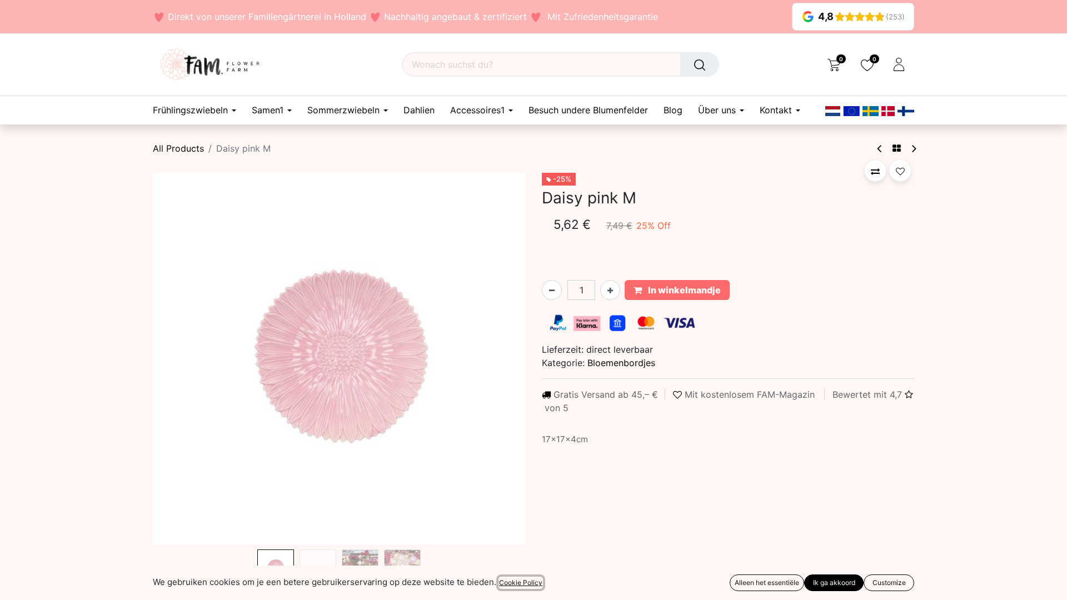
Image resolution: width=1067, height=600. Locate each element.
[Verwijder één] (552, 290)
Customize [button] (889, 582)
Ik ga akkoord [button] (834, 582)
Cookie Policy (520, 582)
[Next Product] (913, 148)
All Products (178, 148)
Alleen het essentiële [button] (767, 582)
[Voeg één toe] (610, 290)
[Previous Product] (880, 148)
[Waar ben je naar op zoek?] (699, 64)
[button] (181, 359)
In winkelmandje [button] (683, 290)
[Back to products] (896, 148)
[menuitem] (419, 110)
